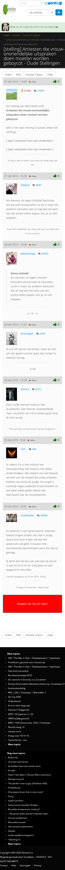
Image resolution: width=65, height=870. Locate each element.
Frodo (27, 90)
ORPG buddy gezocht (18, 718)
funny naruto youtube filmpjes (23, 804)
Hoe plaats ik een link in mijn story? (25, 792)
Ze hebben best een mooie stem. (24, 766)
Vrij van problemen (17, 817)
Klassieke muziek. (17, 822)
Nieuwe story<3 (16, 779)
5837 (39, 185)
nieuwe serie (14, 731)
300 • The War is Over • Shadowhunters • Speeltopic (34, 658)
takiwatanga (28, 253)
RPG (18, 74)
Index (8, 74)
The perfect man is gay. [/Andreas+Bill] (27, 783)
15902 (40, 90)
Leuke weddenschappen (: (21, 835)
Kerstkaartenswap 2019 (20, 675)
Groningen (27, 333)
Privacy (37, 865)
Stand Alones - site (17, 740)
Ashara (25, 389)
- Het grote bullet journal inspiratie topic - (28, 813)
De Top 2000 (14, 696)
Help (13, 865)
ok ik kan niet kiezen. (18, 761)
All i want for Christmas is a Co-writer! (27, 679)
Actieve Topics (34, 74)
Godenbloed (14, 701)
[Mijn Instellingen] (51, 3)
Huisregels (25, 865)
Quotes (11, 830)
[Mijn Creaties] (54, 3)
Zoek (50, 74)
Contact (4, 865)
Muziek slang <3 (16, 727)
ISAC (23, 449)
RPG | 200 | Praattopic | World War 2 (27, 692)
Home (7, 35)
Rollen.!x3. (13, 757)
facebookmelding (16, 688)
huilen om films (15, 800)
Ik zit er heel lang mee (19, 705)
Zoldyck (25, 185)
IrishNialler (27, 515)
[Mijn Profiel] (49, 3)
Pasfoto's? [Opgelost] (18, 709)
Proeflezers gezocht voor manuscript (26, 662)
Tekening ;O (14, 839)
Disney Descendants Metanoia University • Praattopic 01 (36, 683)
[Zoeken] (41, 3)
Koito (12, 26)
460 (34, 449)
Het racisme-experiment (20, 826)
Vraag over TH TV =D (18, 735)
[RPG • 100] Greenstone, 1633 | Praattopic (29, 722)
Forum (16, 35)
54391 (45, 253)
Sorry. (11, 796)
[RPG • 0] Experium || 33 (20, 714)
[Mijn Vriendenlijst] (60, 3)
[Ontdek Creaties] (57, 3)
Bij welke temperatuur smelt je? (24, 809)
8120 (38, 389)
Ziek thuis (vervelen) (18, 670)
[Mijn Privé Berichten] (46, 3)
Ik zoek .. (12, 770)
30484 (43, 515)
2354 (42, 333)
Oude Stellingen (31, 35)
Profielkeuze (14, 787)
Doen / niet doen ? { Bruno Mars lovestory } (29, 774)
